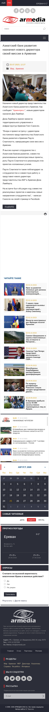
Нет (8, 584)
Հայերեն (9, 207)
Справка (7, 666)
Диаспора (26, 664)
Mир (12, 68)
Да (8, 581)
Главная (10, 651)
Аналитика (35, 664)
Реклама (38, 651)
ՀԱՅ (3, 3)
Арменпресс (19, 110)
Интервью (26, 666)
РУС (9, 3)
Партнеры (28, 651)
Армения (20, 68)
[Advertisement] (24, 242)
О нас (19, 651)
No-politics (16, 666)
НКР (19, 664)
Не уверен (11, 587)
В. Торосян (30, 709)
